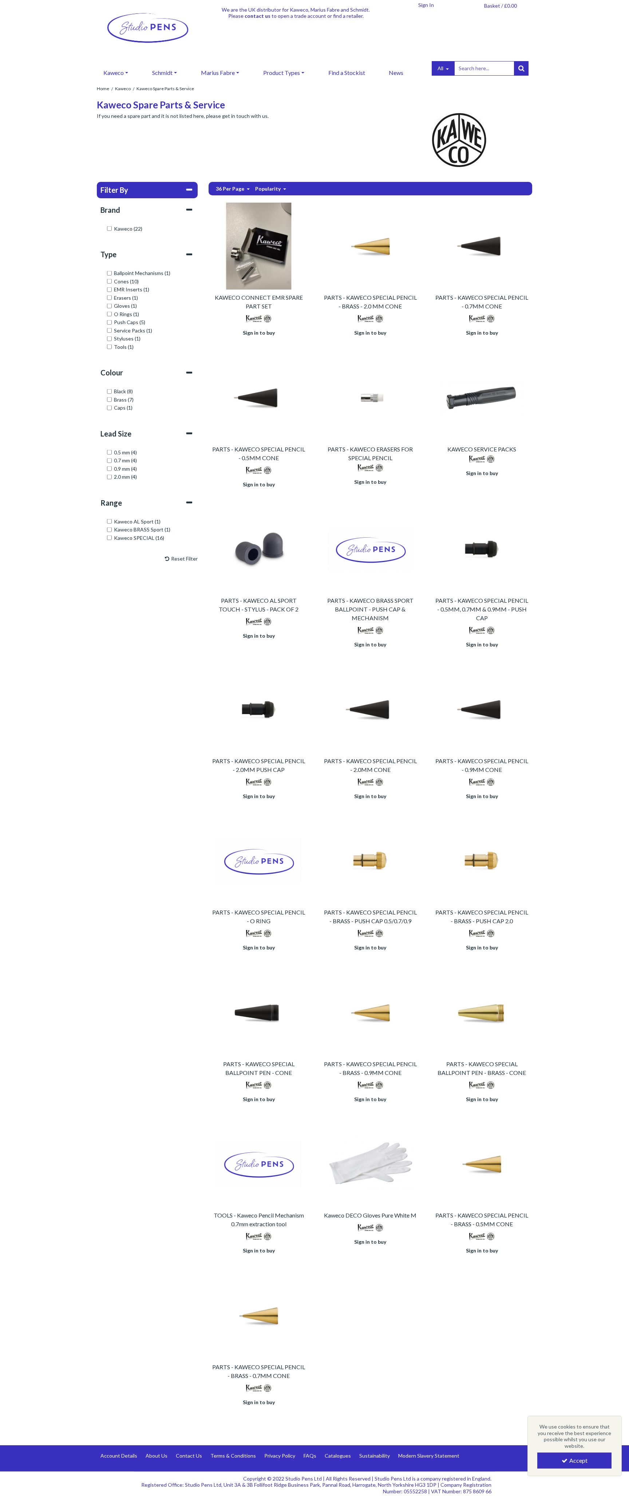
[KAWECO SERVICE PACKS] (481, 397)
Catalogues (338, 1456)
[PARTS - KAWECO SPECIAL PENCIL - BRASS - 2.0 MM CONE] (370, 245)
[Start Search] (521, 68)
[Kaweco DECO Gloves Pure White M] (370, 1163)
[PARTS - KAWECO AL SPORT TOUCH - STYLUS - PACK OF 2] (258, 548)
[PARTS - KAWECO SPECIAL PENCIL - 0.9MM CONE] (481, 709)
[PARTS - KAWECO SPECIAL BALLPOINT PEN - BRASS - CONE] (481, 1012)
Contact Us (189, 1456)
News (396, 72)
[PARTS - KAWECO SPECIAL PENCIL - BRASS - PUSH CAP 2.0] (481, 860)
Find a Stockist (346, 72)
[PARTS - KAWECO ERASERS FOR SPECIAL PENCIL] (370, 397)
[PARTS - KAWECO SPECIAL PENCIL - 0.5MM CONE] (258, 397)
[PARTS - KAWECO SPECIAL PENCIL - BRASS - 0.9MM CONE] (370, 1012)
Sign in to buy (259, 333)
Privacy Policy (279, 1456)
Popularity (268, 189)
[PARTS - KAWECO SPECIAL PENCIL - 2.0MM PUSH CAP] (258, 709)
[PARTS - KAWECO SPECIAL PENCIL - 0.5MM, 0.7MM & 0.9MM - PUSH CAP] (481, 548)
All (441, 68)
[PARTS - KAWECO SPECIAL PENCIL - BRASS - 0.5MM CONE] (481, 1163)
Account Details (118, 1456)
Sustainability (374, 1456)
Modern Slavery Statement (428, 1456)
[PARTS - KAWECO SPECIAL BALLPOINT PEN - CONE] (258, 1012)
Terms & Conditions (233, 1456)
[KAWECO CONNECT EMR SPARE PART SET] (258, 245)
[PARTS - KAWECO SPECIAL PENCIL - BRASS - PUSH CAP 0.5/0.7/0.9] (370, 860)
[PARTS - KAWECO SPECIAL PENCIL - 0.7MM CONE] (481, 245)
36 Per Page (230, 189)
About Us (156, 1456)
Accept (578, 1460)
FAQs (310, 1456)
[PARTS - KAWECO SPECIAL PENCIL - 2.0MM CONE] (370, 709)
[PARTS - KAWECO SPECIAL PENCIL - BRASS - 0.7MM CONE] (258, 1315)
